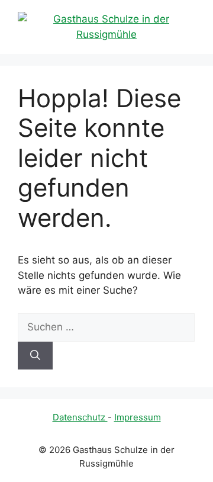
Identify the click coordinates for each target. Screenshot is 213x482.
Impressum (137, 417)
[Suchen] (35, 356)
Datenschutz (80, 417)
